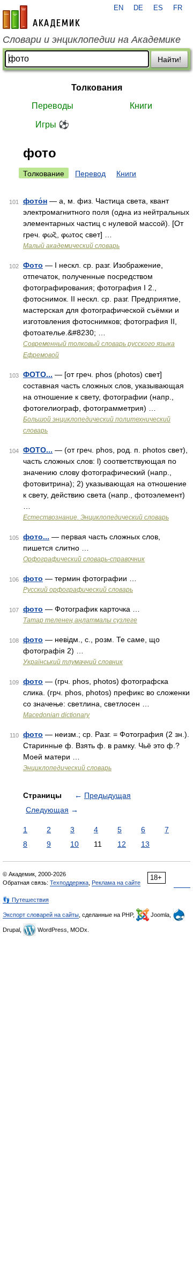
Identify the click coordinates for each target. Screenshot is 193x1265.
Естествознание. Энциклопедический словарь (96, 517)
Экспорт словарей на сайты (41, 915)
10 (74, 844)
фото (33, 578)
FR (177, 8)
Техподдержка (69, 882)
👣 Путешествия (26, 900)
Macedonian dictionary (56, 715)
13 (145, 844)
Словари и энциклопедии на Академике (92, 39)
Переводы (52, 105)
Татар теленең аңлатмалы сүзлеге (80, 620)
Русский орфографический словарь (78, 589)
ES (158, 8)
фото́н (35, 201)
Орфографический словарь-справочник (84, 559)
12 (121, 844)
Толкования (96, 87)
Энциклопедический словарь (67, 768)
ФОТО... (38, 374)
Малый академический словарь (71, 246)
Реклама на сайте (116, 882)
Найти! (169, 59)
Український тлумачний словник (73, 662)
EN (118, 8)
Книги (141, 105)
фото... (36, 536)
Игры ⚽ (52, 124)
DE (138, 8)
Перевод (90, 173)
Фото (33, 265)
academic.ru (41, 17)
